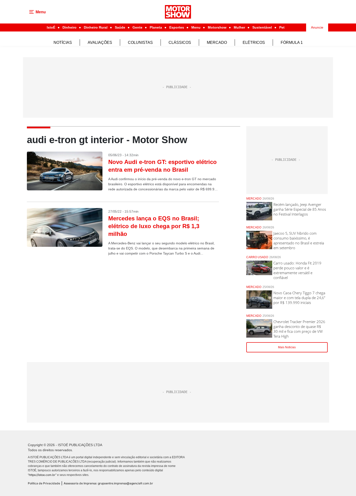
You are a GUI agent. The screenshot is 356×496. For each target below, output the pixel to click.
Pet (282, 27)
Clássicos (180, 42)
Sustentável (262, 27)
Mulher (239, 27)
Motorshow (217, 27)
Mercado (217, 42)
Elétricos (254, 42)
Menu (196, 27)
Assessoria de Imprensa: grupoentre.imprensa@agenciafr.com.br (108, 483)
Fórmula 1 (292, 42)
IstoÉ (51, 27)
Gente (137, 27)
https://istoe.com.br (42, 475)
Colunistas (140, 42)
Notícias (63, 42)
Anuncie (317, 27)
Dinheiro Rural (96, 27)
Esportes (176, 27)
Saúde (120, 27)
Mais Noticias (287, 347)
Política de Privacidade (44, 483)
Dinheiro (69, 27)
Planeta (156, 27)
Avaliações (100, 42)
